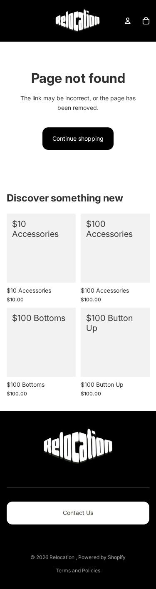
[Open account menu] (128, 21)
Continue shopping (78, 138)
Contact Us (78, 512)
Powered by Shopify (102, 557)
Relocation (63, 557)
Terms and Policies (78, 570)
